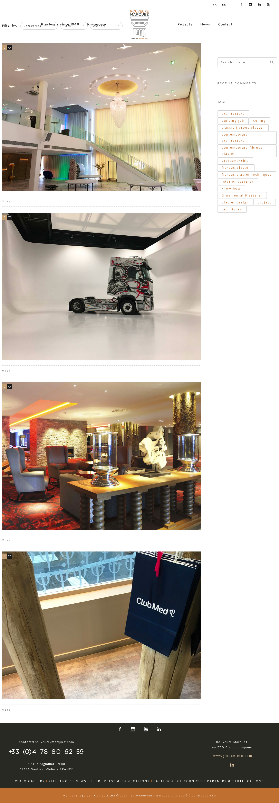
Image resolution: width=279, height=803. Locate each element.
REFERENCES (60, 781)
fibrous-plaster (236, 168)
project (264, 202)
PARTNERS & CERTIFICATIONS (235, 781)
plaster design (235, 202)
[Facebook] (241, 4)
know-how (231, 188)
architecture (233, 114)
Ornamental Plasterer (242, 195)
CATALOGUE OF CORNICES (179, 781)
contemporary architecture (235, 138)
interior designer (238, 181)
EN (224, 4)
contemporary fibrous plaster (242, 151)
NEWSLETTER (88, 781)
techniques (232, 209)
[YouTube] (268, 4)
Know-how (96, 24)
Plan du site (103, 795)
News (205, 24)
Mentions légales (77, 795)
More (6, 201)
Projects (185, 24)
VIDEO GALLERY (30, 781)
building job (233, 120)
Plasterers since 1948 (60, 24)
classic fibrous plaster (243, 127)
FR (215, 4)
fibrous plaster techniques (247, 174)
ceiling (259, 120)
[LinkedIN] (259, 4)
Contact (225, 24)
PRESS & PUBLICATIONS (127, 781)
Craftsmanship (235, 161)
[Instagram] (250, 4)
